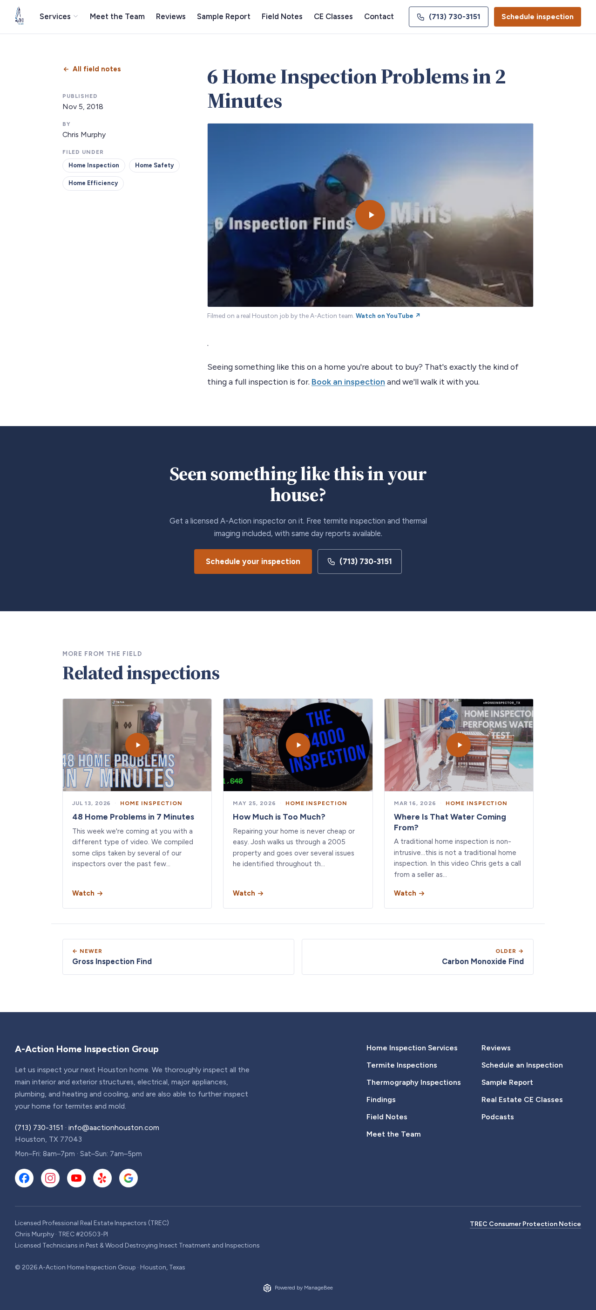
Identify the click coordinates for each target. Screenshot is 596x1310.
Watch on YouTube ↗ (388, 315)
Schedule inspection (537, 16)
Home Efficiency (93, 182)
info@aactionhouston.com (113, 1127)
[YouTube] (76, 1178)
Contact (379, 16)
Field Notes (282, 16)
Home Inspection (93, 165)
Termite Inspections (401, 1065)
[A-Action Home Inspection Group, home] (20, 17)
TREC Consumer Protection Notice (525, 1224)
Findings (381, 1099)
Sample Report (224, 16)
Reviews (171, 16)
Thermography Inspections (413, 1082)
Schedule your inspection (253, 561)
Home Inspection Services (412, 1047)
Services (55, 16)
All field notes (97, 69)
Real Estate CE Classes (522, 1099)
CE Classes (333, 16)
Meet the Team (117, 16)
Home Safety (154, 165)
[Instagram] (50, 1178)
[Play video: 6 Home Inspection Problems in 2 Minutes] (370, 215)
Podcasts (497, 1116)
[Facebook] (24, 1178)
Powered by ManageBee (304, 1287)
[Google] (128, 1178)
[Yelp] (102, 1178)
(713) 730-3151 (455, 16)
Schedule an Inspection (522, 1065)
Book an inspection (348, 381)
